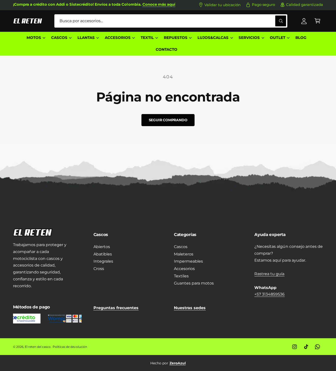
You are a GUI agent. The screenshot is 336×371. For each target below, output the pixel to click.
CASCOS (59, 37)
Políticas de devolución (70, 347)
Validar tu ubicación (222, 5)
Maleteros (183, 254)
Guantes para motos (194, 283)
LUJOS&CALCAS (213, 37)
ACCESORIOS (118, 37)
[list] (168, 363)
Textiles (181, 276)
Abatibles (102, 254)
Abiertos (101, 246)
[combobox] (170, 21)
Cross (98, 268)
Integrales (103, 261)
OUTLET (277, 37)
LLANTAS (86, 37)
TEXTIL (147, 37)
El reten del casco (38, 347)
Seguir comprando (168, 120)
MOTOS (34, 37)
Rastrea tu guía (269, 273)
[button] (317, 21)
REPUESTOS (175, 37)
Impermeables (188, 261)
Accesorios (184, 268)
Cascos (180, 246)
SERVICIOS (249, 37)
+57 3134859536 (269, 294)
